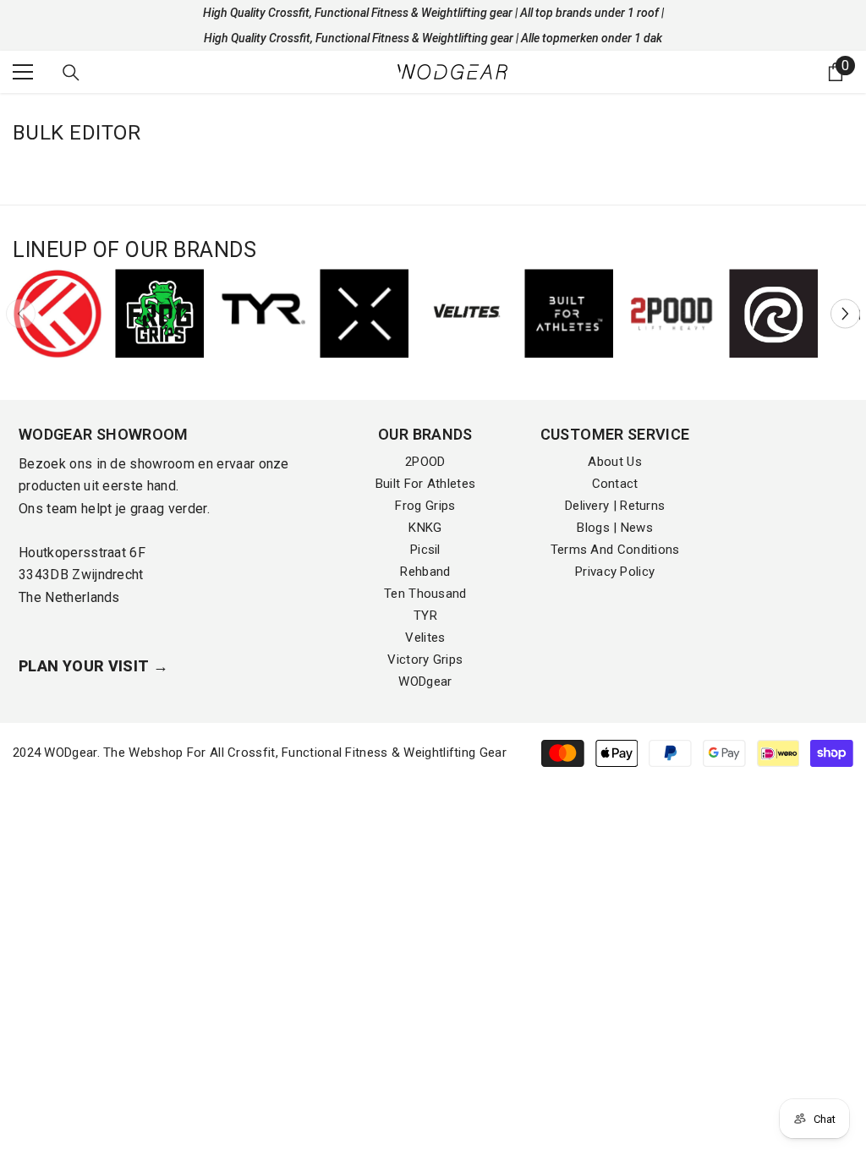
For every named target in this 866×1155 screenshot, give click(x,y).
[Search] (71, 73)
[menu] (23, 72)
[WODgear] (57, 313)
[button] (845, 313)
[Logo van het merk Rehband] (773, 313)
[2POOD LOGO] (671, 313)
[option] (57, 313)
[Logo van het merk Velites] (466, 313)
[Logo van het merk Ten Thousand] (364, 313)
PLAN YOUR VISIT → (93, 666)
